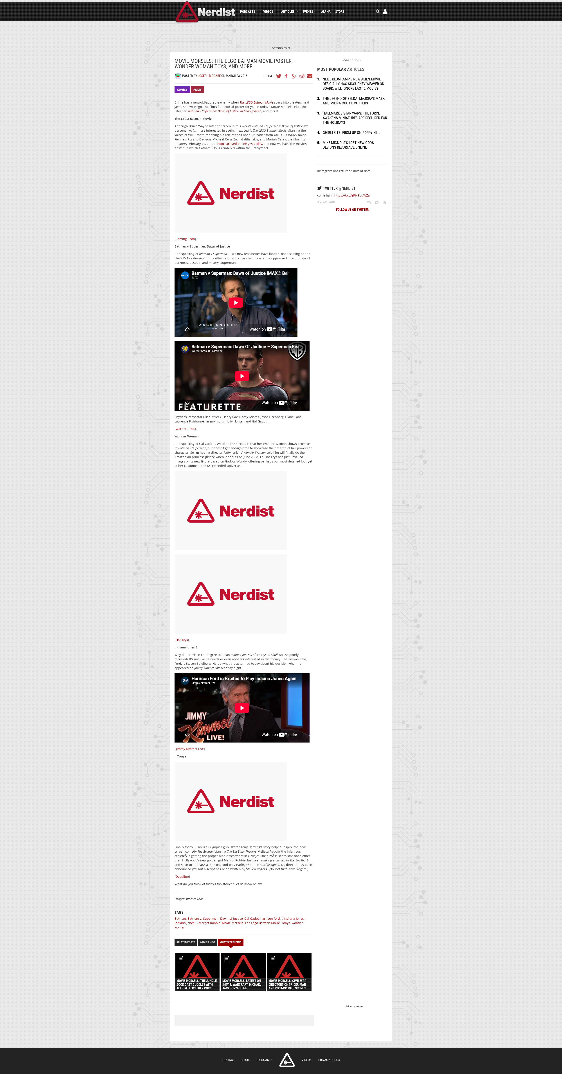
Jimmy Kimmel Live (190, 749)
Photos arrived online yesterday (239, 144)
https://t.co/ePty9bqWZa (352, 195)
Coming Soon (185, 239)
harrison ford (270, 918)
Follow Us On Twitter (352, 210)
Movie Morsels (232, 923)
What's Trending (230, 942)
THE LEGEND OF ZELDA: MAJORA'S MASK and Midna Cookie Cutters (354, 100)
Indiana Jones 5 (186, 923)
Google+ (294, 76)
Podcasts (247, 12)
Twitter (279, 76)
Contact (228, 1060)
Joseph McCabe (209, 76)
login (385, 11)
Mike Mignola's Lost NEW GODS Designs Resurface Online (348, 144)
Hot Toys (182, 640)
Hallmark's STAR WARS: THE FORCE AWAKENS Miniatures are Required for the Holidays (355, 118)
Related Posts (186, 942)
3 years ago (326, 202)
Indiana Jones (294, 918)
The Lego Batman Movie (262, 923)
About (246, 1060)
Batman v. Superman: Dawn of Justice (215, 918)
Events (308, 12)
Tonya (285, 923)
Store (339, 12)
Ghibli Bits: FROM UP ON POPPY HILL (351, 132)
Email (309, 76)
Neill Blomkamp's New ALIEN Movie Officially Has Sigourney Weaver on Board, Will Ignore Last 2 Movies (353, 84)
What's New (207, 942)
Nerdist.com (287, 1060)
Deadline (182, 876)
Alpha (326, 12)
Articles (287, 12)
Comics (182, 89)
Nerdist (205, 12)
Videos (268, 12)
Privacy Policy (329, 1060)
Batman (180, 918)
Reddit (302, 76)
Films (197, 89)
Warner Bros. (185, 429)
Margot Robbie (209, 923)
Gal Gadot (251, 918)
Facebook (286, 76)
